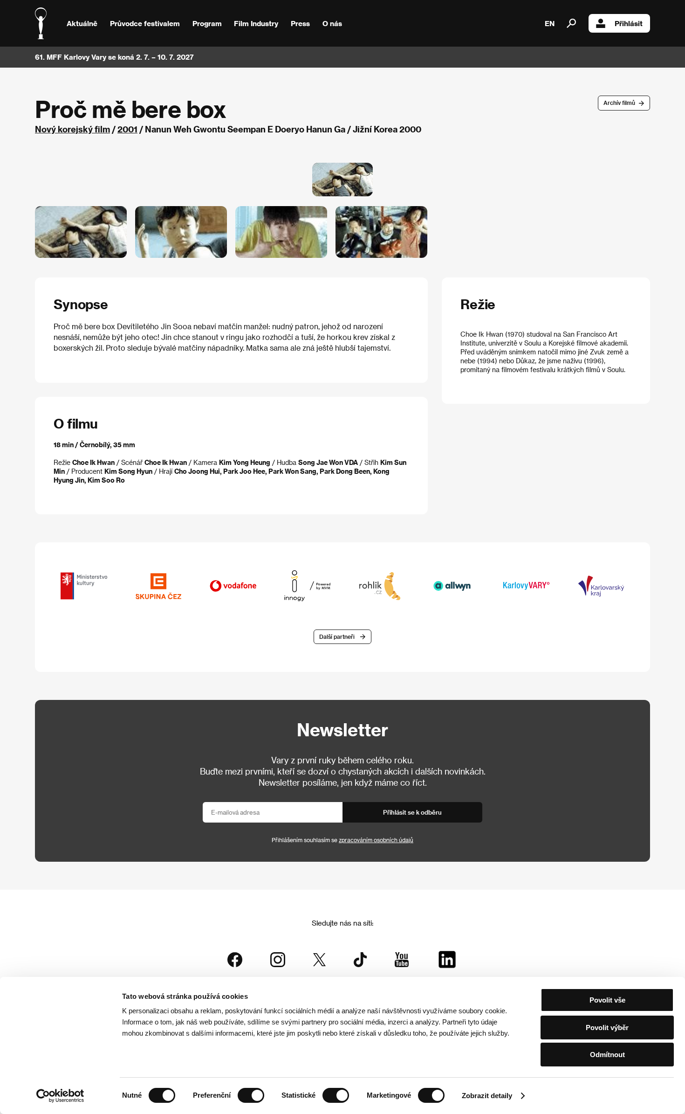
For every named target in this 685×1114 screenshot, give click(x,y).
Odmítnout (607, 1055)
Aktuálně (82, 23)
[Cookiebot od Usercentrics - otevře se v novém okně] (60, 1096)
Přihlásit (629, 23)
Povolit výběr (607, 1027)
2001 (127, 129)
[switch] (251, 1095)
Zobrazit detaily (487, 1096)
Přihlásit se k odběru (412, 812)
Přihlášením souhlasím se (342, 840)
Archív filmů (619, 102)
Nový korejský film (72, 129)
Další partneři (337, 636)
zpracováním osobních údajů (376, 840)
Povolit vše (607, 1000)
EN (550, 23)
